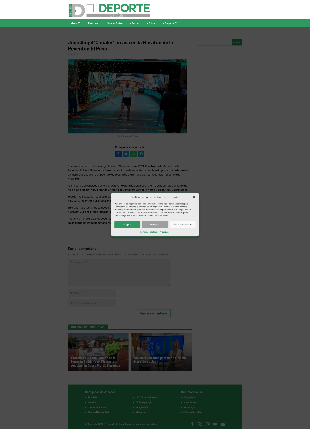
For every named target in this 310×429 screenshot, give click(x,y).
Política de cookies (148, 232)
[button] (194, 197)
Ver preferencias (182, 224)
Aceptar (127, 224)
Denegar (155, 224)
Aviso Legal (165, 232)
